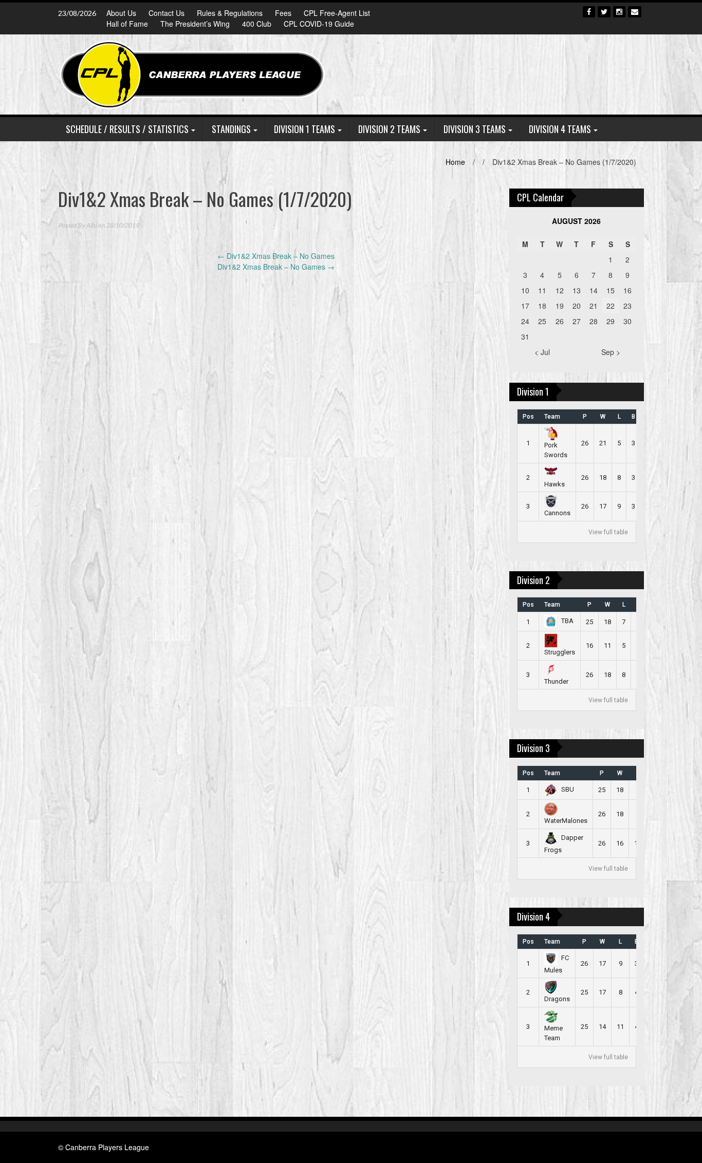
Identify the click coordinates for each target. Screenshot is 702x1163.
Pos (528, 416)
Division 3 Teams (475, 129)
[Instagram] (619, 11)
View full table (608, 532)
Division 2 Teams (389, 129)
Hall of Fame (127, 23)
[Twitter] (604, 11)
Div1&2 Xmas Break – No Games (276, 256)
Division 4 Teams (560, 129)
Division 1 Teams (304, 129)
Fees (283, 13)
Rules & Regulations (230, 13)
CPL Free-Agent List (337, 13)
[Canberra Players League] (193, 73)
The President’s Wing (195, 23)
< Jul (542, 352)
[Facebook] (589, 11)
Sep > (610, 352)
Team (552, 416)
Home (455, 162)
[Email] (634, 11)
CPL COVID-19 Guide (319, 23)
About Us (121, 13)
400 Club (256, 23)
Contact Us (166, 13)
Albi (91, 225)
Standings (231, 129)
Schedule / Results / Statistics (127, 129)
